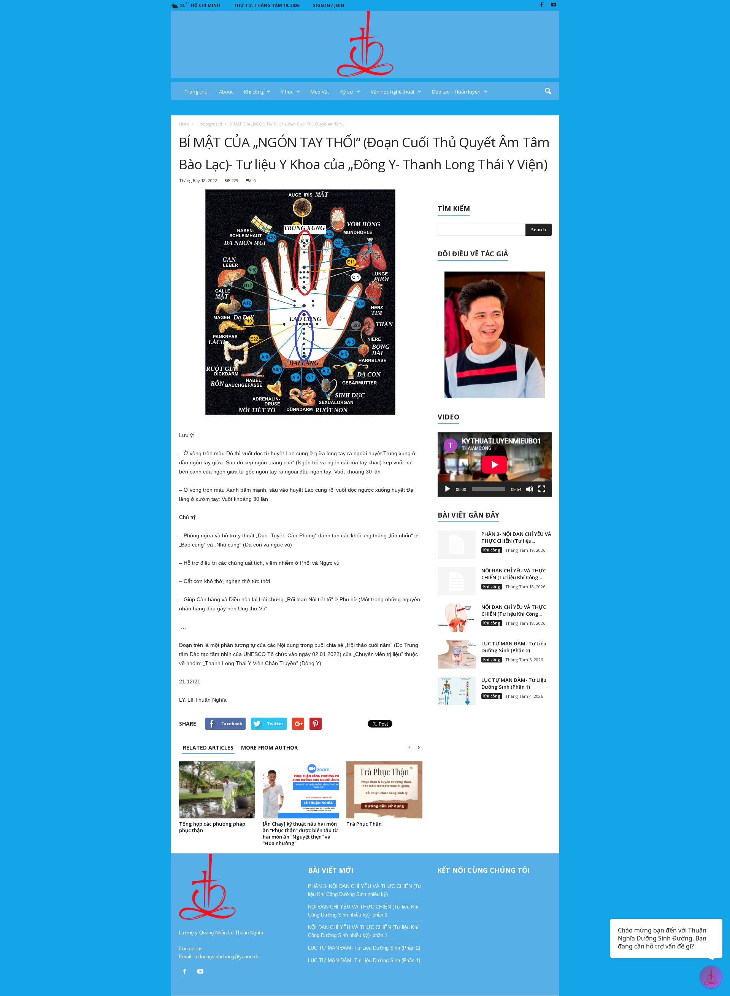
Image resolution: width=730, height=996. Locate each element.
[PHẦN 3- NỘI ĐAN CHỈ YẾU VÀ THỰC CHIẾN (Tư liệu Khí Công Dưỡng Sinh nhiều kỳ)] (457, 545)
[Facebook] (541, 5)
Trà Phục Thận (364, 823)
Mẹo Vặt (320, 91)
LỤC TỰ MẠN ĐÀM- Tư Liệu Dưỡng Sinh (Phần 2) (513, 647)
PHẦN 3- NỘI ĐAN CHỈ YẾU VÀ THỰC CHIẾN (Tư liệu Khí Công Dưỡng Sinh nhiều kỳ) (364, 890)
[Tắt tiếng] (529, 489)
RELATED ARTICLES (208, 747)
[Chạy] (447, 489)
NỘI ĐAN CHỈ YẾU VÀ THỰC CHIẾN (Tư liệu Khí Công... (513, 574)
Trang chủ (196, 91)
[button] (548, 91)
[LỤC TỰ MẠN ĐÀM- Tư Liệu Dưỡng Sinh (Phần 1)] (457, 691)
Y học (287, 91)
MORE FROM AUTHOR (269, 747)
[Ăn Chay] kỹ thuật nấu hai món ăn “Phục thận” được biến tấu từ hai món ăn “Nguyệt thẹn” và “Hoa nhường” (300, 833)
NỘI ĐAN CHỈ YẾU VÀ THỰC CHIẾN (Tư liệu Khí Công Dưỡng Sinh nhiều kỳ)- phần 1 (363, 931)
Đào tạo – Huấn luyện (456, 91)
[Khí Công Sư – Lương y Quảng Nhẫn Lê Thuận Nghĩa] (365, 44)
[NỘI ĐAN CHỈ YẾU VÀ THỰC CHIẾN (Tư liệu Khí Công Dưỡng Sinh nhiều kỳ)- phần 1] (457, 618)
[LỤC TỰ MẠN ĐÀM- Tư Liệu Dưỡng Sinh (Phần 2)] (457, 654)
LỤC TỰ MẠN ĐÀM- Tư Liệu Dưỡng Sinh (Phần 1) (513, 683)
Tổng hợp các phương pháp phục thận (212, 827)
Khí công (253, 91)
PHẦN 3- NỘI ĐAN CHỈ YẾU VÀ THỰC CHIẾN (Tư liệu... (516, 537)
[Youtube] (553, 5)
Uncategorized (209, 124)
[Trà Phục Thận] (384, 789)
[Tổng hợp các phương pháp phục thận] (217, 789)
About (226, 91)
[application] (495, 464)
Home (184, 124)
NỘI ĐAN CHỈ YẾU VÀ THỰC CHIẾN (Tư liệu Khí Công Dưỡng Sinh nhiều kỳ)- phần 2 (363, 911)
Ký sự (346, 91)
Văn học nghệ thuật (392, 91)
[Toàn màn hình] (542, 489)
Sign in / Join (328, 5)
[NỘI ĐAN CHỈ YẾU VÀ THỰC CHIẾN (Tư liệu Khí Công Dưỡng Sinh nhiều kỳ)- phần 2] (457, 581)
